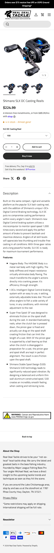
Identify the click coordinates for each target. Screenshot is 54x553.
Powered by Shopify (30, 545)
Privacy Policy (10, 498)
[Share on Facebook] (18, 178)
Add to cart (37, 146)
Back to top (27, 436)
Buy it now (27, 156)
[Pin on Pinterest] (24, 178)
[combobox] (27, 24)
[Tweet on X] (12, 178)
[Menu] (49, 14)
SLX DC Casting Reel (12, 128)
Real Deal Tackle (15, 545)
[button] (42, 14)
